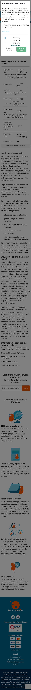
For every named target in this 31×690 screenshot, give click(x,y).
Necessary (16, 38)
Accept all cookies (21, 49)
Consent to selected (9, 49)
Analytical (16, 40)
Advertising (16, 43)
